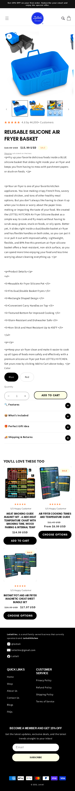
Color (7, 368)
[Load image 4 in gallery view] (55, 108)
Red (27, 377)
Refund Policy (44, 687)
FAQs (9, 711)
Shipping (8, 153)
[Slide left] (6, 109)
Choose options (55, 534)
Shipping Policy (44, 694)
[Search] (65, 18)
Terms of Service (45, 701)
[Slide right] (68, 109)
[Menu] (7, 18)
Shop (10, 683)
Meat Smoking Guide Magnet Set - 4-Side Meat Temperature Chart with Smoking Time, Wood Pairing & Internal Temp (20, 520)
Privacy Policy (43, 680)
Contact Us (13, 697)
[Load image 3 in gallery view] (37, 108)
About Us (12, 690)
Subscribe (36, 757)
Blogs (10, 704)
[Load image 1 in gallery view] (20, 108)
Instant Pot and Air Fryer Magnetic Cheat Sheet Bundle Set (20, 599)
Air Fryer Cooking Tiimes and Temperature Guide (55, 515)
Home (10, 676)
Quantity (8, 386)
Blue (11, 377)
